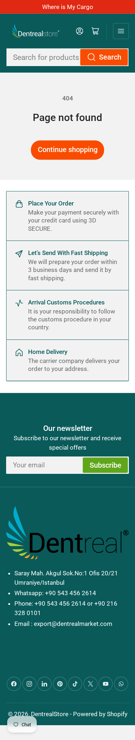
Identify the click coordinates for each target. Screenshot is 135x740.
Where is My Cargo (67, 6)
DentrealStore (49, 714)
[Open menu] (121, 31)
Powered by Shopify (100, 714)
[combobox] (67, 57)
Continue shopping (68, 150)
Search (110, 57)
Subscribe (105, 465)
